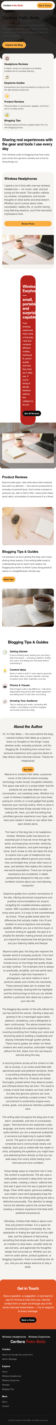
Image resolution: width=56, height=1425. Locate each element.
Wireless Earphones (39, 1336)
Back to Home (28, 1320)
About (4, 1401)
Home (4, 1371)
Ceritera (13, 5)
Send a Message (9, 1359)
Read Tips (8, 579)
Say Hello (28, 769)
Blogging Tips (8, 1389)
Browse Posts (28, 223)
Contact (5, 1406)
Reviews (5, 1384)
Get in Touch (45, 5)
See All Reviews (31, 413)
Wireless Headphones (14, 1336)
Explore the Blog (14, 44)
